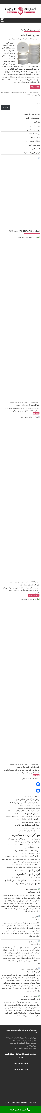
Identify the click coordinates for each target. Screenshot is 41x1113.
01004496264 (21, 1063)
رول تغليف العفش (32, 847)
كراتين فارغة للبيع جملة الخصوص (22, 862)
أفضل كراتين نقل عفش (32, 114)
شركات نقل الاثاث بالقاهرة (31, 778)
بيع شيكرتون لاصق (33, 129)
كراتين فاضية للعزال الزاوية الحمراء (31, 867)
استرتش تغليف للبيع (33, 118)
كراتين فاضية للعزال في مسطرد (14, 867)
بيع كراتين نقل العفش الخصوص (32, 844)
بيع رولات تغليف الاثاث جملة (28, 830)
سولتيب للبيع (35, 137)
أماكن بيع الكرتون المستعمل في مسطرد (30, 805)
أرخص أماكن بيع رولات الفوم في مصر (30, 796)
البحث (38, 103)
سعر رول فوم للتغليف (30, 35)
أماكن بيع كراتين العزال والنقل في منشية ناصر (29, 808)
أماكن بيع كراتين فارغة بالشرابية (16, 810)
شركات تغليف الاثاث (33, 141)
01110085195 (21, 1069)
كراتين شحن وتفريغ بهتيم (8, 859)
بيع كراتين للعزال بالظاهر (20, 842)
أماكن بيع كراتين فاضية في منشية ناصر (14, 816)
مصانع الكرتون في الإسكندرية (28, 883)
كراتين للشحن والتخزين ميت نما (32, 877)
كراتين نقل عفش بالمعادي (15, 880)
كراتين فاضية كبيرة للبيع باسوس (32, 864)
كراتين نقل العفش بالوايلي (33, 880)
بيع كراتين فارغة (33, 841)
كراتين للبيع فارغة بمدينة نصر (30, 999)
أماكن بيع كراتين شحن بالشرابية (32, 810)
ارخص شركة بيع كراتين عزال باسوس (31, 822)
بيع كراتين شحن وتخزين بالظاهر (16, 839)
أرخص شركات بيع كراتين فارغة (27, 799)
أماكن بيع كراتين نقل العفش (28, 819)
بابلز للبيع (37, 122)
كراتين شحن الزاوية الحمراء (11, 856)
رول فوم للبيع (8, 92)
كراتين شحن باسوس (35, 859)
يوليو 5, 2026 (34, 402)
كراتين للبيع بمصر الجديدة (31, 971)
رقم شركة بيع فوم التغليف (20, 92)
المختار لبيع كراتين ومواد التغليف (18, 39)
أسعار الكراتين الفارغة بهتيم (33, 802)
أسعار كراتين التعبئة (18, 802)
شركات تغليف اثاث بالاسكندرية (27, 850)
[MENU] (2, 20)
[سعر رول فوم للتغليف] (28, 42)
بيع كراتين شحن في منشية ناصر (32, 839)
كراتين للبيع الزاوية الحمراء (21, 870)
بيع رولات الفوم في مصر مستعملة (31, 828)
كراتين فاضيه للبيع (34, 892)
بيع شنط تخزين (35, 126)
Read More (35, 87)
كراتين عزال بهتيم (35, 862)
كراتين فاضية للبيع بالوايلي (17, 864)
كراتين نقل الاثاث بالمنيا (18, 877)
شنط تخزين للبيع (34, 145)
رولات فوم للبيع (34, 92)
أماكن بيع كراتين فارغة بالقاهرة (27, 813)
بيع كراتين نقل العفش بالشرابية (16, 844)
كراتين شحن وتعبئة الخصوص (22, 859)
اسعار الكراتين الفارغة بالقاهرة (27, 825)
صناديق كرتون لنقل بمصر (29, 856)
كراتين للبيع (36, 149)
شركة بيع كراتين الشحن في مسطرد (31, 853)
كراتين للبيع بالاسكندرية (32, 153)
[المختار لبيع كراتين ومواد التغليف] (38, 20)
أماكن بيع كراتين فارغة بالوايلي (32, 816)
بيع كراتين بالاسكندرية (25, 834)
